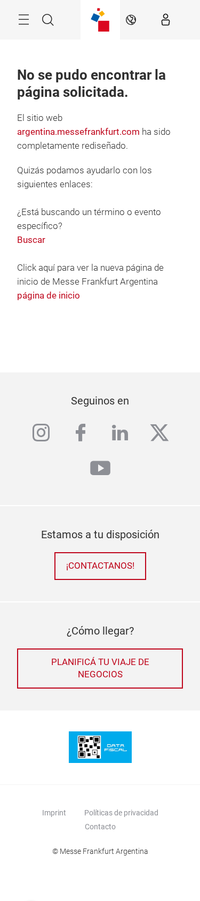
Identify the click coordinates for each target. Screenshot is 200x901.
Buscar (31, 240)
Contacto (100, 826)
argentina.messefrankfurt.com (78, 132)
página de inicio (48, 296)
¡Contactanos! (100, 566)
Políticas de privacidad (121, 812)
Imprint (54, 812)
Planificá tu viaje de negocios (100, 668)
